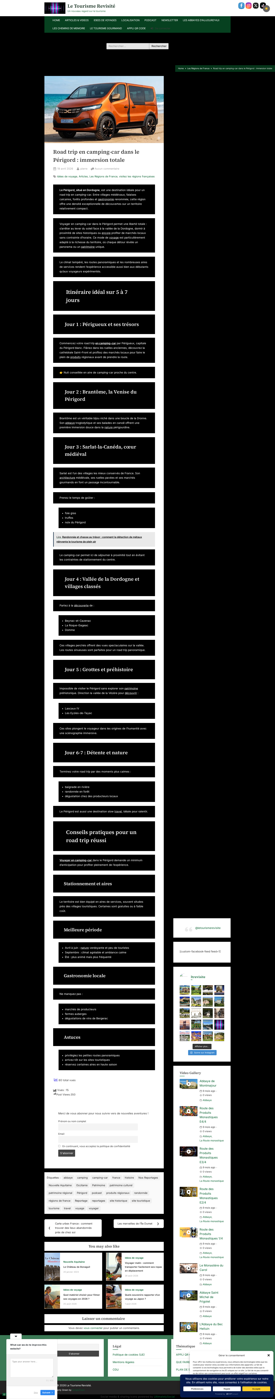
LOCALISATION (130, 20)
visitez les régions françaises (137, 176)
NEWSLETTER (170, 20)
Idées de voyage (67, 176)
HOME (56, 20)
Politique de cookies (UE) (129, 1354)
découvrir (131, 693)
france (116, 1177)
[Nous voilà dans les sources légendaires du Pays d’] (196, 1013)
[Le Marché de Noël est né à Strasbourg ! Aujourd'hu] (196, 1036)
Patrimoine (98, 1185)
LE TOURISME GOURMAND (106, 28)
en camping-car (105, 343)
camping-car (100, 1177)
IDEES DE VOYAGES (105, 20)
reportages (98, 1200)
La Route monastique (212, 1140)
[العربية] (4, 1394)
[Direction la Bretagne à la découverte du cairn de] (219, 1036)
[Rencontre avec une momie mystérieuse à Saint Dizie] (219, 990)
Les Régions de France (103, 176)
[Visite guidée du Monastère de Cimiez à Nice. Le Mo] (185, 1002)
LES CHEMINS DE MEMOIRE (69, 28)
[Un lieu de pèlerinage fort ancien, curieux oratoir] (208, 1013)
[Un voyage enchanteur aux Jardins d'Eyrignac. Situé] (196, 990)
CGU (116, 1369)
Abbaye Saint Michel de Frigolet (209, 1297)
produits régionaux (118, 1192)
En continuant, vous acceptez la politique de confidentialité (96, 1146)
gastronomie (106, 199)
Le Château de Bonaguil (76, 1267)
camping (82, 1177)
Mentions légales (123, 1362)
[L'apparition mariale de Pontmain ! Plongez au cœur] (185, 1036)
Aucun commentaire (107, 169)
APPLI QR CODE (136, 28)
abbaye (70, 422)
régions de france (59, 1200)
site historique (118, 1200)
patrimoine (88, 246)
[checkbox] (266, 8)
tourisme (54, 1208)
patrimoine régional (60, 1192)
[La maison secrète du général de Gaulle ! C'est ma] (208, 1036)
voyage (114, 237)
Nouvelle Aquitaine (60, 1185)
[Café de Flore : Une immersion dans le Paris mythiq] (208, 990)
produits (75, 357)
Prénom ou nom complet (72, 1121)
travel (118, 811)
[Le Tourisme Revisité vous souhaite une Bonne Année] (219, 1025)
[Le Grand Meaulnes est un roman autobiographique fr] (219, 1013)
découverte (81, 605)
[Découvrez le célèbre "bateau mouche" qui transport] (208, 1025)
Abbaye (207, 1100)
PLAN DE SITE (185, 1369)
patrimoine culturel (121, 1185)
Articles (83, 176)
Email (61, 1133)
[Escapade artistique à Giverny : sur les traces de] (196, 1025)
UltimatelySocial (164, 1396)
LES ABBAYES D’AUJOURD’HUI (201, 20)
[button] (268, 1355)
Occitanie (82, 1185)
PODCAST (150, 20)
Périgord (82, 1192)
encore (106, 233)
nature (108, 427)
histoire (129, 1177)
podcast (97, 1192)
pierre (83, 168)
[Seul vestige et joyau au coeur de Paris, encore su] (185, 1025)
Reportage (81, 1200)
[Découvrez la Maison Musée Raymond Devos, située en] (219, 1002)
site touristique (141, 1200)
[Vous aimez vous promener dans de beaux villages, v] (196, 1002)
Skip (36, 1392)
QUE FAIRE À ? (185, 1362)
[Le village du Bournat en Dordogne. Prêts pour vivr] (185, 990)
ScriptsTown (78, 1390)
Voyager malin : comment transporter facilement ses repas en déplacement (143, 1267)
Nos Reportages (148, 1177)
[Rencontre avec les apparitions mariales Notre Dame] (208, 1002)
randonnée (140, 1192)
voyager (94, 1208)
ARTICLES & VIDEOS (77, 20)
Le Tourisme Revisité (91, 6)
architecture (67, 477)
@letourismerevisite (208, 928)
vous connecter (93, 1328)
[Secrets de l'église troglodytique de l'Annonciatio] (185, 1013)
